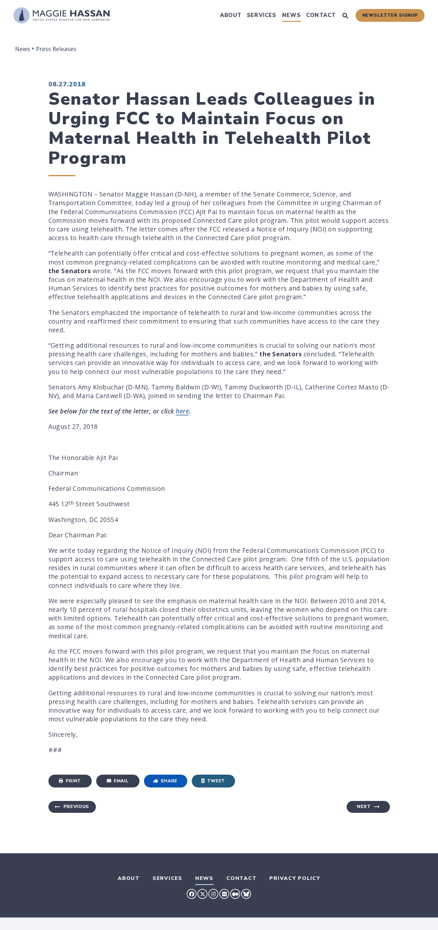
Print (73, 781)
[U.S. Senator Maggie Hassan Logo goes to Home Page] (61, 15)
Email (121, 781)
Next (364, 807)
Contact (321, 15)
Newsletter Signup (390, 15)
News (291, 15)
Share (169, 781)
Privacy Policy (294, 878)
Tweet (216, 781)
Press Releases (56, 49)
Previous (76, 807)
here (182, 411)
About (230, 15)
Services (261, 15)
